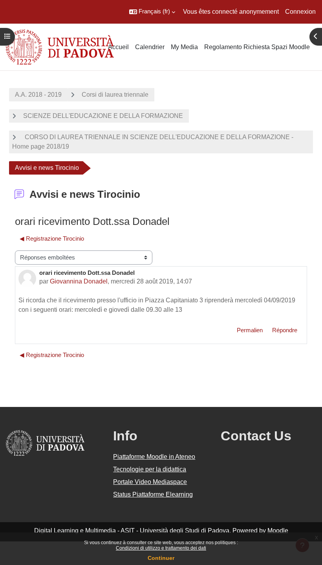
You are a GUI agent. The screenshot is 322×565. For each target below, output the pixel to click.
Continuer (161, 558)
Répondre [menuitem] (284, 330)
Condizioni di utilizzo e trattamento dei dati (161, 548)
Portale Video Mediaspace (150, 482)
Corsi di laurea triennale (115, 94)
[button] (152, 12)
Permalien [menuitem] (250, 330)
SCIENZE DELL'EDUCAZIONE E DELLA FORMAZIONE (103, 115)
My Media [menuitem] (184, 47)
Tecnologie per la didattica (149, 469)
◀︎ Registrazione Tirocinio (52, 239)
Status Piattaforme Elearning (153, 494)
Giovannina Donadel (79, 281)
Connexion (300, 11)
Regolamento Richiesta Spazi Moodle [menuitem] (257, 47)
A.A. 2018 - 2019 (38, 94)
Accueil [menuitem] (118, 47)
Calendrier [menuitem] (150, 47)
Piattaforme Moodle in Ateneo (154, 456)
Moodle (277, 530)
